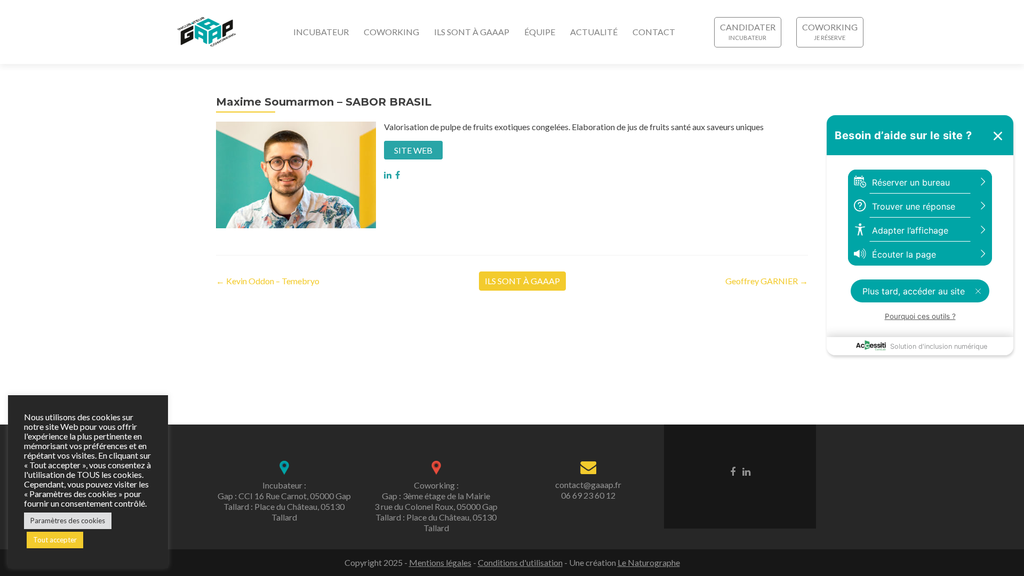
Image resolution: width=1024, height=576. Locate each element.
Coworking (391, 32)
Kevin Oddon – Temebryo (267, 281)
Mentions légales (440, 562)
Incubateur (321, 32)
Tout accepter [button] (55, 539)
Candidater (747, 27)
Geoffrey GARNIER (766, 281)
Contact (654, 32)
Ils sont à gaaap (471, 32)
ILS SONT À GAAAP (522, 281)
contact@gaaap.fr (588, 484)
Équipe (539, 32)
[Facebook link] (732, 471)
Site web (413, 150)
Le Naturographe (649, 562)
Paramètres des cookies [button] (67, 520)
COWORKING (830, 27)
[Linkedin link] (746, 471)
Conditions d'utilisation (520, 562)
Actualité (594, 32)
